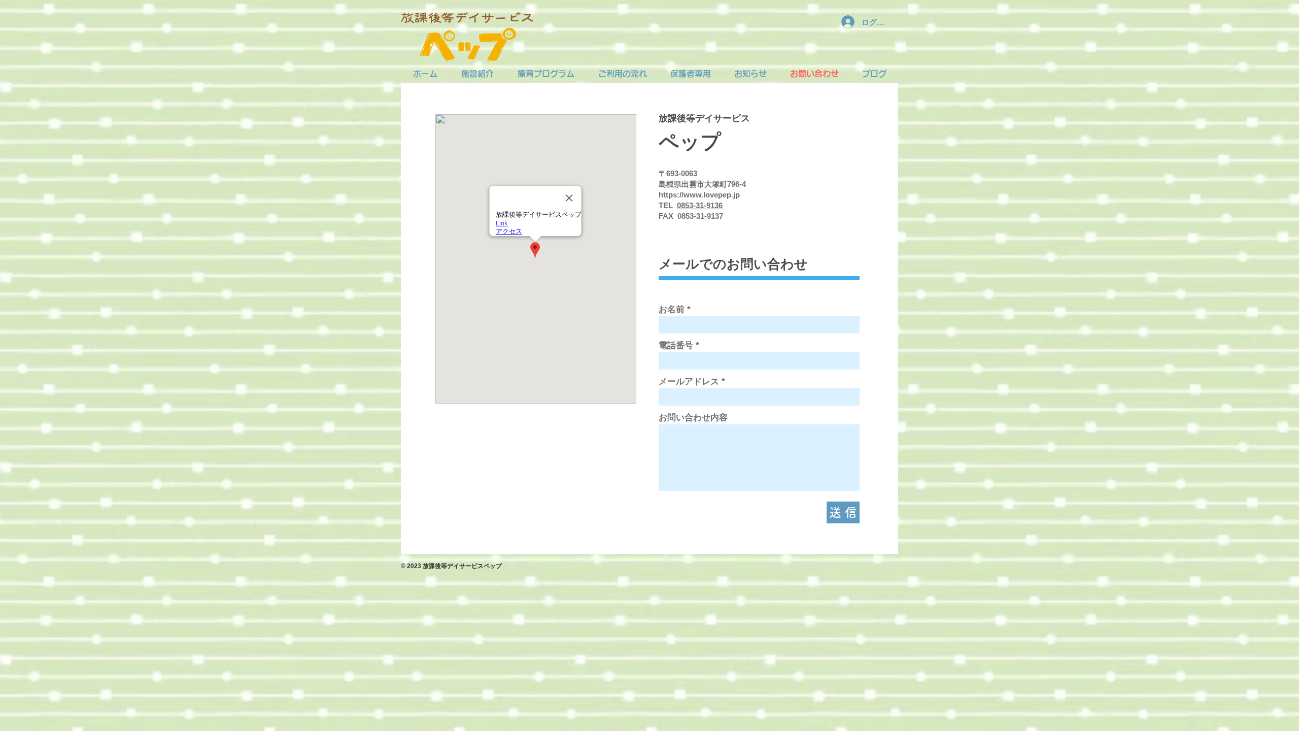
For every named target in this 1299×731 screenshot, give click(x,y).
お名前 (672, 309)
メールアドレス (689, 381)
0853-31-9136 (700, 205)
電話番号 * (679, 345)
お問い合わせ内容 (693, 417)
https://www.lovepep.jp (699, 194)
